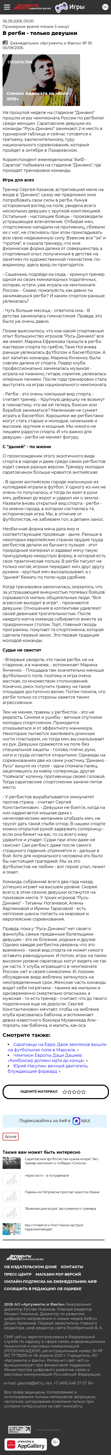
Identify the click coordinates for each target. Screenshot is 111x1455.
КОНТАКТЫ (72, 1267)
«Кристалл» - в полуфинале (47, 1175)
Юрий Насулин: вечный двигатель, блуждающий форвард (48, 1068)
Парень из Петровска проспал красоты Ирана (62, 1192)
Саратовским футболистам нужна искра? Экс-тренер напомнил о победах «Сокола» (62, 1161)
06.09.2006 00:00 (18, 21)
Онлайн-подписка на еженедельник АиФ (50, 1281)
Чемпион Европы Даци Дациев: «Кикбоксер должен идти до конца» (46, 1058)
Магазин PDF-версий (58, 1274)
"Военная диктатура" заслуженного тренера (60, 1209)
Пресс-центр (17, 1274)
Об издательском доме (30, 1267)
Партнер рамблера (48, 1429)
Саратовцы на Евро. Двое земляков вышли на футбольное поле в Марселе (57, 1047)
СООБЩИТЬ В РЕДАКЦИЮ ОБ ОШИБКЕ (42, 1288)
